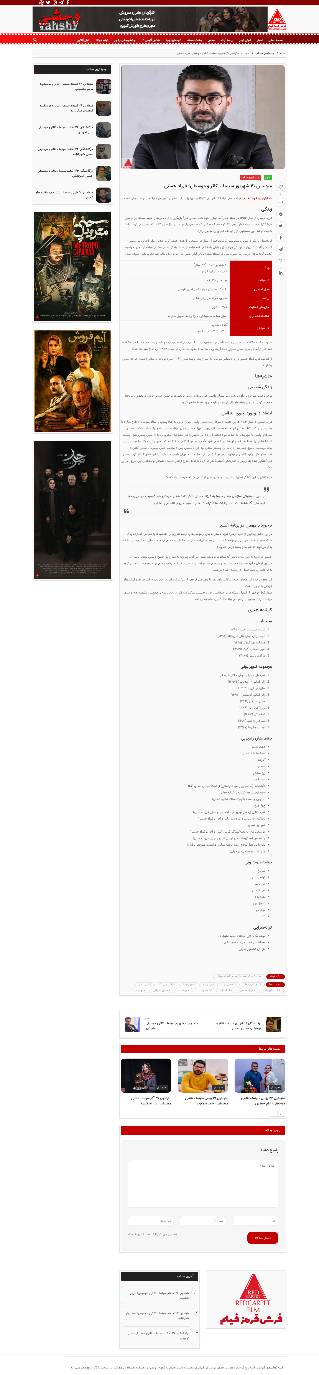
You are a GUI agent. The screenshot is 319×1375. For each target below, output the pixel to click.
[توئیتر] (280, 226)
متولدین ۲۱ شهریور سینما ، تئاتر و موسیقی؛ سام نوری (171, 1026)
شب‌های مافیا (270, 990)
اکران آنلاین (83, 40)
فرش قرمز (245, 40)
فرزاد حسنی (246, 990)
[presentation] (274, 1113)
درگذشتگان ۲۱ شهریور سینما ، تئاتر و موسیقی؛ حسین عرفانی (238, 1026)
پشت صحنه (194, 40)
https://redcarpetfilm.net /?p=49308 (239, 976)
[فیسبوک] (280, 237)
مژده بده (182, 990)
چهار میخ (188, 985)
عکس (211, 40)
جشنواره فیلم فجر (124, 40)
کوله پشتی (203, 990)
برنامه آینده (226, 40)
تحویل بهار (228, 985)
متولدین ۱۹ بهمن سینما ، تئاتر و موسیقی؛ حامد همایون (206, 1101)
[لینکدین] (280, 273)
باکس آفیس (152, 40)
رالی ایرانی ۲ (166, 985)
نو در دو (138, 990)
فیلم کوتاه (102, 40)
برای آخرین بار (251, 985)
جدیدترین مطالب (264, 53)
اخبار (260, 40)
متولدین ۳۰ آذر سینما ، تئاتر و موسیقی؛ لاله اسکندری (151, 1101)
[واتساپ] (280, 261)
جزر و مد (207, 985)
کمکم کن (225, 990)
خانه (282, 53)
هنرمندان (275, 1087)
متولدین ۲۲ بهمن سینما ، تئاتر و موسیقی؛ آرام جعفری (263, 1101)
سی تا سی (143, 985)
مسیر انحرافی (160, 990)
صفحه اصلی (275, 40)
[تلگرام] (280, 249)
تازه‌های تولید (173, 40)
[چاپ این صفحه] (280, 214)
